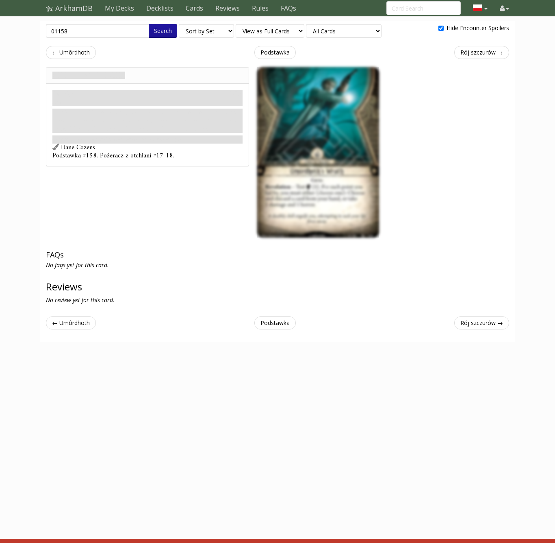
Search (163, 31)
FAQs (288, 8)
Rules (260, 8)
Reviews (227, 8)
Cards (194, 8)
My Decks (119, 8)
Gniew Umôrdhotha (88, 75)
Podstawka (275, 52)
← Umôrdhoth (71, 52)
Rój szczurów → (481, 52)
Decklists (159, 8)
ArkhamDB (73, 8)
